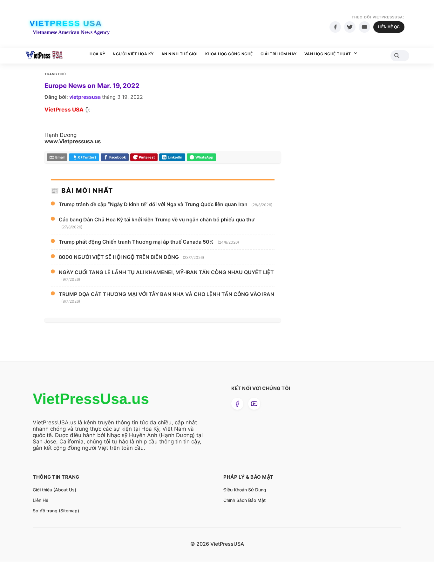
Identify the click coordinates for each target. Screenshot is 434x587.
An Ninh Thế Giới (179, 53)
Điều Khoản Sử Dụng (244, 489)
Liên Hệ (40, 500)
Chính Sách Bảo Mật (244, 500)
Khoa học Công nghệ (229, 53)
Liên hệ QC (389, 27)
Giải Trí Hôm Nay (279, 53)
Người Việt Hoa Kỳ (133, 53)
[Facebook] (335, 27)
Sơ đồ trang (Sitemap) (56, 510)
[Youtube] (364, 27)
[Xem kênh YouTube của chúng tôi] (254, 404)
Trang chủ (55, 73)
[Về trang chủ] (44, 55)
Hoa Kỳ (97, 53)
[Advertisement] (336, 190)
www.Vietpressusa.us (72, 141)
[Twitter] (350, 27)
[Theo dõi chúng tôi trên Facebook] (237, 404)
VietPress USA (66, 23)
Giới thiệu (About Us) (54, 489)
